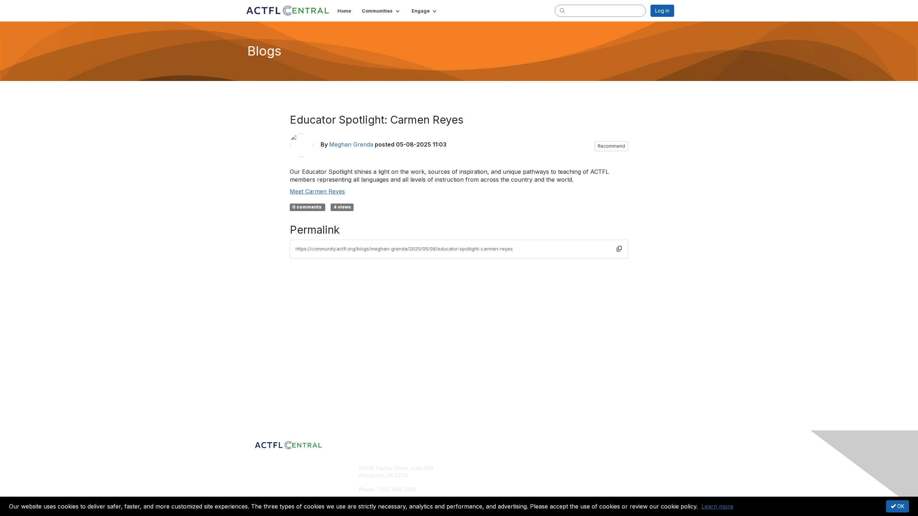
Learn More (475, 482)
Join (467, 468)
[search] (562, 10)
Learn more (717, 506)
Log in (662, 11)
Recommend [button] (611, 146)
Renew (470, 475)
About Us (576, 468)
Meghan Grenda (351, 144)
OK (900, 506)
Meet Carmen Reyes (317, 191)
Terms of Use (581, 475)
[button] (381, 10)
